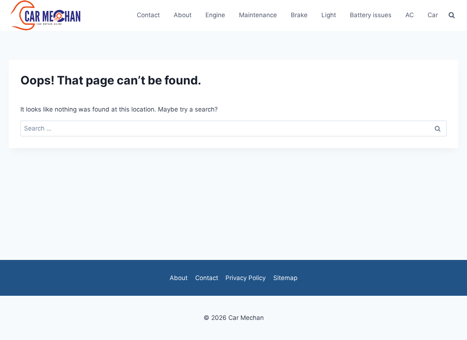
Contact (148, 15)
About (183, 15)
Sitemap (285, 278)
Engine (215, 15)
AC (409, 15)
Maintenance (258, 15)
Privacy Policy (245, 278)
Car (433, 15)
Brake (299, 15)
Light (328, 15)
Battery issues (370, 15)
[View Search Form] (451, 15)
